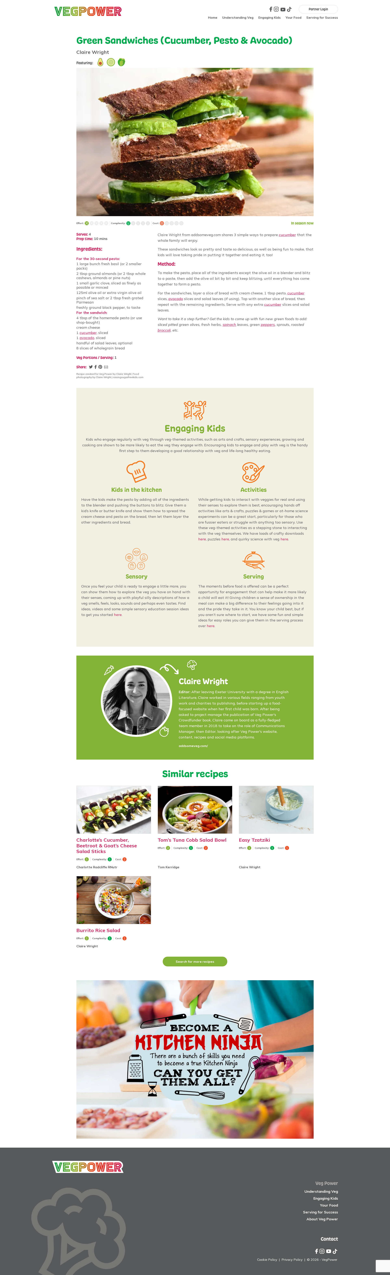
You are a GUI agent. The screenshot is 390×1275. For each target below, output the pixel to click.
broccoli (164, 330)
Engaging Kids (269, 17)
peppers (268, 324)
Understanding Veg (238, 17)
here (202, 539)
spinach (229, 324)
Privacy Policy (292, 1260)
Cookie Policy (267, 1260)
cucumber (88, 332)
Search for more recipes (195, 962)
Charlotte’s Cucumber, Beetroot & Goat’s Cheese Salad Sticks (106, 845)
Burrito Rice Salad (98, 930)
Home (212, 17)
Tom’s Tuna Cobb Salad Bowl (192, 840)
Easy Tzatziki (254, 840)
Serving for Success (322, 17)
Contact (329, 1239)
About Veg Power (322, 1219)
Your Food (293, 17)
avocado (87, 337)
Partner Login (318, 9)
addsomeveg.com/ (193, 746)
